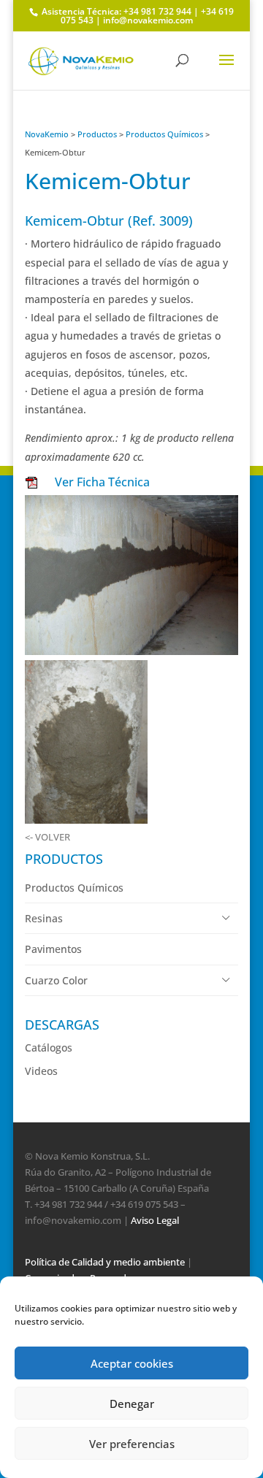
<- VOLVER (47, 836)
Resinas (44, 918)
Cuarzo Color (56, 980)
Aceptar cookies (132, 1363)
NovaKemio (47, 134)
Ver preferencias (132, 1443)
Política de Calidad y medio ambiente (105, 1261)
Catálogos (48, 1047)
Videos (41, 1071)
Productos (97, 134)
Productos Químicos (164, 134)
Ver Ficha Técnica (99, 482)
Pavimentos (53, 949)
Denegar (132, 1403)
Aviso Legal (155, 1220)
